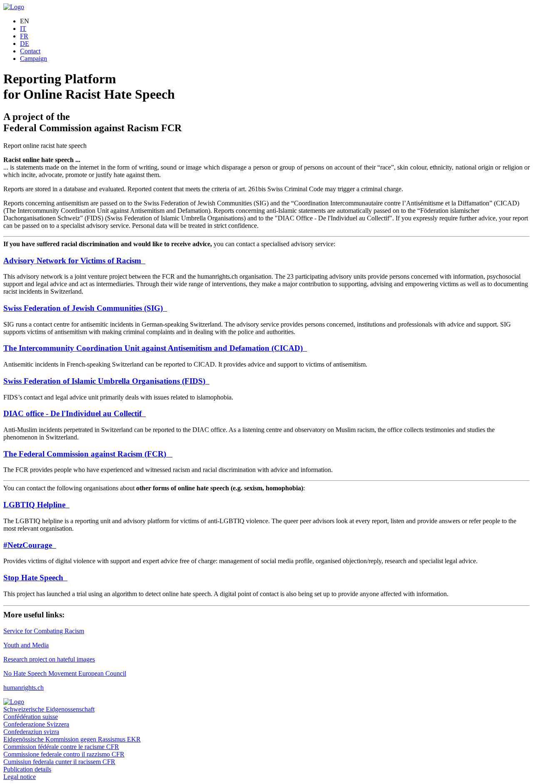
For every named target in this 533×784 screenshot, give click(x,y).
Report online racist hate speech (45, 145)
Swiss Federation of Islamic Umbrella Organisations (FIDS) (106, 381)
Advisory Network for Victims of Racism (74, 260)
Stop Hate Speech (35, 577)
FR (24, 36)
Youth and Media (26, 645)
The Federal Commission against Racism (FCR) (87, 453)
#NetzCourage (29, 545)
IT (23, 28)
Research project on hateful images (49, 659)
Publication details (27, 769)
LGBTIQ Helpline (36, 504)
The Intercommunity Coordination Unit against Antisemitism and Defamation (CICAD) (155, 348)
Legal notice (19, 776)
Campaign (33, 58)
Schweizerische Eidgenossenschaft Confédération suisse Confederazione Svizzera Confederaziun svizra (49, 720)
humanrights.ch (23, 687)
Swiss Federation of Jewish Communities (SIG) (85, 308)
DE (24, 43)
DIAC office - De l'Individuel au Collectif (74, 413)
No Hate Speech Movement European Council (64, 673)
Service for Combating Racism (43, 630)
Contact (30, 51)
